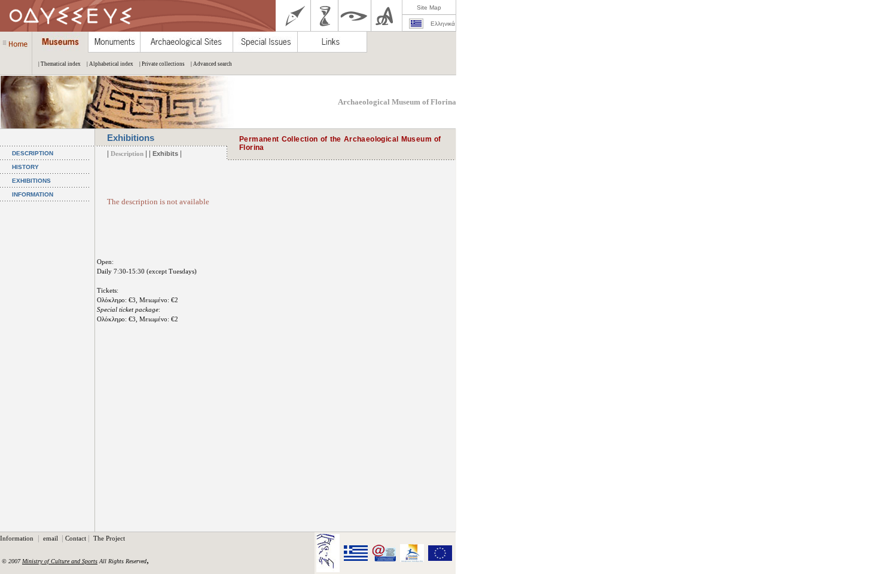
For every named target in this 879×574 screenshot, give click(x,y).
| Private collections (162, 64)
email (51, 538)
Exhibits (165, 153)
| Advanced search (211, 64)
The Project (109, 538)
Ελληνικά (443, 23)
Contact (75, 538)
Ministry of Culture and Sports (59, 561)
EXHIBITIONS (31, 180)
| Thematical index (59, 64)
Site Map (429, 7)
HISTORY (25, 167)
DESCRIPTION (32, 153)
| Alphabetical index (110, 64)
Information (17, 538)
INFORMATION (32, 194)
